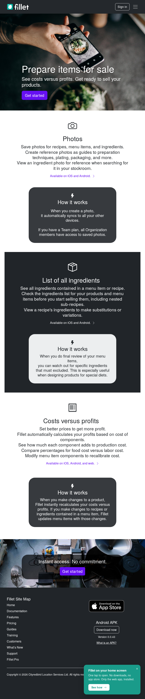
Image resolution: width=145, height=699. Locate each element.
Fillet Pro (13, 659)
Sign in (122, 7)
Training (12, 635)
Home (11, 605)
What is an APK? (106, 643)
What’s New (15, 647)
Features (13, 617)
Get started (34, 95)
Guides (11, 629)
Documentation (17, 611)
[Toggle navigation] (135, 7)
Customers (14, 641)
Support (12, 653)
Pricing (11, 623)
